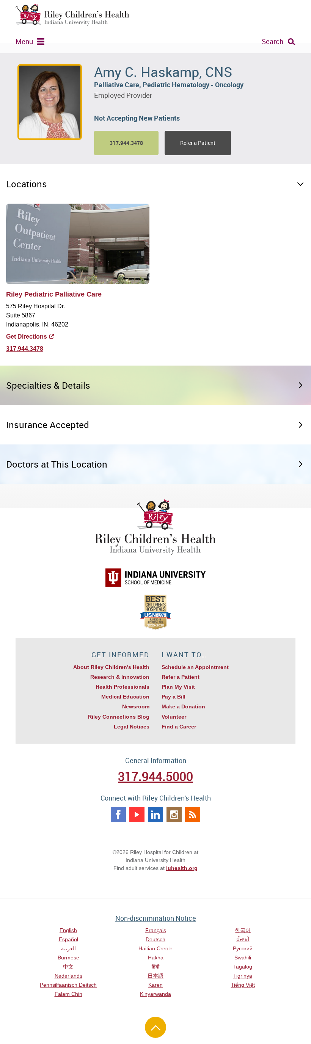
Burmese (68, 958)
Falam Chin (68, 994)
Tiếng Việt (243, 985)
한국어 (243, 930)
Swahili (242, 958)
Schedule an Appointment (195, 667)
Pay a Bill (173, 697)
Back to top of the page (155, 1027)
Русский (243, 948)
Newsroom (135, 706)
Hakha (155, 958)
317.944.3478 (24, 348)
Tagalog (242, 967)
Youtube (137, 814)
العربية (68, 948)
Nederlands (68, 976)
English (68, 930)
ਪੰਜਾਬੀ (243, 939)
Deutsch (155, 939)
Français (155, 930)
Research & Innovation (119, 677)
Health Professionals (122, 687)
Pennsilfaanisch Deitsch (68, 985)
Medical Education (125, 697)
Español (68, 939)
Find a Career (179, 727)
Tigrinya (242, 976)
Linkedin (155, 814)
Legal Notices (131, 727)
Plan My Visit (178, 687)
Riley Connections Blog (118, 717)
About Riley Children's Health (111, 667)
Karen (155, 985)
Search (272, 41)
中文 (68, 967)
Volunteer (174, 717)
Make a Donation (183, 706)
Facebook (118, 814)
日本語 (155, 976)
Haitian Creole (155, 948)
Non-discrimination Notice (155, 918)
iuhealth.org (182, 868)
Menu (24, 41)
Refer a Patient (197, 142)
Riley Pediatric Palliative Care (54, 294)
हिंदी (155, 967)
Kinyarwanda (155, 994)
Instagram (174, 814)
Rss (192, 814)
